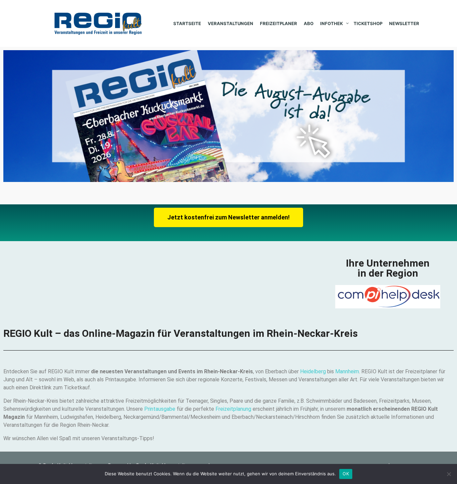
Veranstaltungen (230, 23)
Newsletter (404, 23)
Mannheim (347, 371)
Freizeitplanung (233, 409)
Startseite (187, 23)
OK (346, 473)
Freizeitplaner (278, 23)
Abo (308, 23)
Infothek (331, 23)
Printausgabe (159, 409)
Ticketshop (368, 23)
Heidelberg (313, 371)
